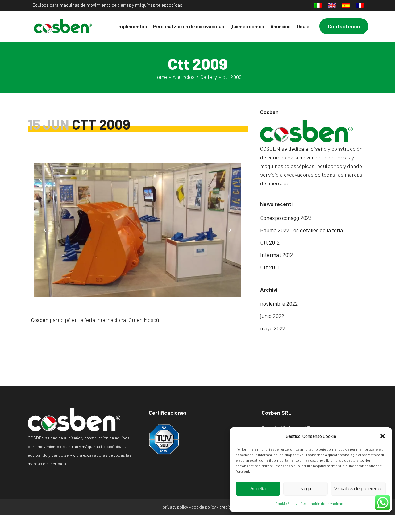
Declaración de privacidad (321, 503)
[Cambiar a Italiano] (318, 6)
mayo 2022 (272, 328)
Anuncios (184, 76)
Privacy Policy (175, 506)
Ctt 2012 (270, 242)
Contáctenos (344, 26)
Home (160, 76)
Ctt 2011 (269, 267)
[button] (383, 436)
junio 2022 (272, 315)
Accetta (258, 488)
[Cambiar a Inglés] (332, 6)
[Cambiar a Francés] (360, 6)
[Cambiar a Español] (346, 6)
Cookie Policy (286, 503)
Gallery (208, 76)
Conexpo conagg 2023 (286, 217)
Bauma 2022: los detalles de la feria (301, 230)
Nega (305, 488)
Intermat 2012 (276, 254)
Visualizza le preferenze (358, 488)
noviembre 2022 (279, 303)
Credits (225, 506)
